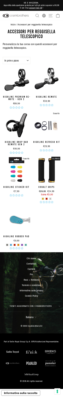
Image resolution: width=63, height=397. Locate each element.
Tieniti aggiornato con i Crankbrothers (31, 306)
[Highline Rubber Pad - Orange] (18, 245)
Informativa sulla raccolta (20, 393)
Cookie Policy (31, 295)
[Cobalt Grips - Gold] (43, 199)
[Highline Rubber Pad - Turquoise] (26, 245)
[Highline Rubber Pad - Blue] (11, 245)
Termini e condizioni (31, 285)
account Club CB (35, 8)
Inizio (13, 24)
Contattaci (31, 263)
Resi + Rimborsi (31, 279)
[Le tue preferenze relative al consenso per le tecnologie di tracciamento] (57, 391)
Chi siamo (31, 258)
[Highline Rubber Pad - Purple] (22, 245)
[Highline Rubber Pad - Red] (14, 245)
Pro (31, 274)
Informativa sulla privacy (31, 290)
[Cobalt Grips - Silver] (50, 199)
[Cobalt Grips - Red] (46, 199)
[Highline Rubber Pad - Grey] (7, 245)
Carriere (31, 269)
